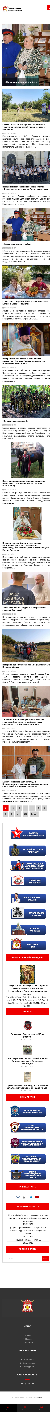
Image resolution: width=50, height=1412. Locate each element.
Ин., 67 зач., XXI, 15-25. (21, 997)
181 (25, 814)
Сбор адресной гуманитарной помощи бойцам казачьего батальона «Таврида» (27, 1061)
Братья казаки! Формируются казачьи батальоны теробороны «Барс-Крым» (27, 1086)
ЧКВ (29, 1335)
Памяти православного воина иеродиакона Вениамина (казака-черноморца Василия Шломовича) (23, 483)
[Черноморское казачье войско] (12, 9)
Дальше (34, 814)
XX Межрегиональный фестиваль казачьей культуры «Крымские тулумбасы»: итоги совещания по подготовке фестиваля (23, 722)
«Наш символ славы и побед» (21, 82)
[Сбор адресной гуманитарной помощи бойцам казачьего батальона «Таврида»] (27, 1050)
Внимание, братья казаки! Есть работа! (27, 1035)
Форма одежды (29, 1363)
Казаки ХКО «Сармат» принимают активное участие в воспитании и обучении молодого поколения (24, 127)
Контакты (29, 1343)
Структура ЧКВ (28, 1367)
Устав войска (28, 1359)
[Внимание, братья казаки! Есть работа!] (27, 1025)
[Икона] (27, 974)
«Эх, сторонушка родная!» (15, 421)
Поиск (45, 1258)
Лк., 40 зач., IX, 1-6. (33, 1000)
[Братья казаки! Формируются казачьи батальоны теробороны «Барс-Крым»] (27, 1077)
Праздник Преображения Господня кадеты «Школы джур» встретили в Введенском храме (28, 1230)
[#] (18, 1197)
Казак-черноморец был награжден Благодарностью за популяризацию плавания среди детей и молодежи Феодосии (25, 784)
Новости (28, 1339)
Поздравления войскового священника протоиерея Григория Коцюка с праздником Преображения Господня (23, 361)
